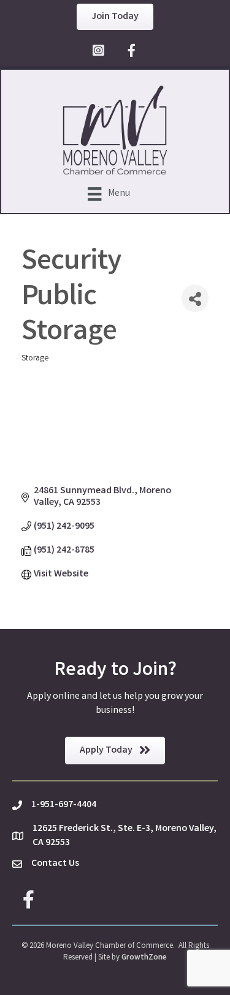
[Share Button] (195, 298)
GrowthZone (144, 958)
